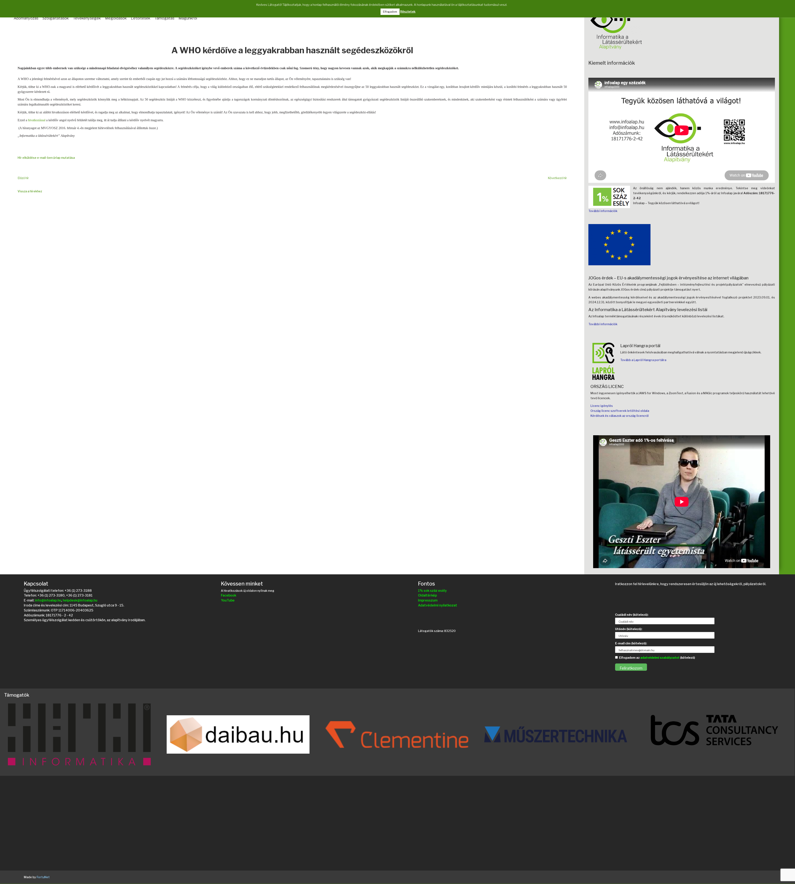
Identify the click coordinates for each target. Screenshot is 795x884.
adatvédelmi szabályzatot (659, 657)
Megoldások (116, 18)
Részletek (408, 11)
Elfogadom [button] (390, 11)
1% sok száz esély (432, 591)
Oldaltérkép (427, 595)
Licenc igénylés (601, 405)
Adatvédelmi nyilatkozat (437, 605)
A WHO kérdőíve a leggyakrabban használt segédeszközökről (292, 50)
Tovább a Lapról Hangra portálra (643, 360)
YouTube (228, 600)
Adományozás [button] (26, 18)
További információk (602, 211)
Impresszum (427, 600)
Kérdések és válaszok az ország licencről (619, 415)
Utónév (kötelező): (628, 629)
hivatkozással (36, 120)
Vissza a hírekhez (30, 191)
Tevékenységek (87, 18)
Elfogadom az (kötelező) (657, 657)
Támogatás (164, 18)
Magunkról (187, 18)
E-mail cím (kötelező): (631, 643)
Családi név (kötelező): (631, 614)
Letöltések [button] (140, 18)
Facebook (228, 595)
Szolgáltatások (55, 18)
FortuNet (43, 877)
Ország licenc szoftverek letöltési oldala (619, 410)
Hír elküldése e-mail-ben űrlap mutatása (46, 157)
